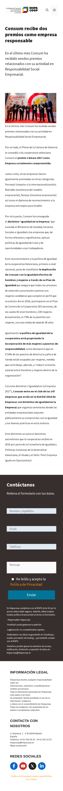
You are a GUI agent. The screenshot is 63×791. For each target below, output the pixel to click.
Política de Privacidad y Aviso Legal (27, 776)
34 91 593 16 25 (44, 739)
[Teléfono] (31, 546)
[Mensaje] (31, 572)
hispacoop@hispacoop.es (22, 742)
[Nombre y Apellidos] (31, 511)
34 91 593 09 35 (27, 739)
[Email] (31, 528)
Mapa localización (18, 746)
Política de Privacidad (26, 584)
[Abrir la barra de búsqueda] (47, 10)
